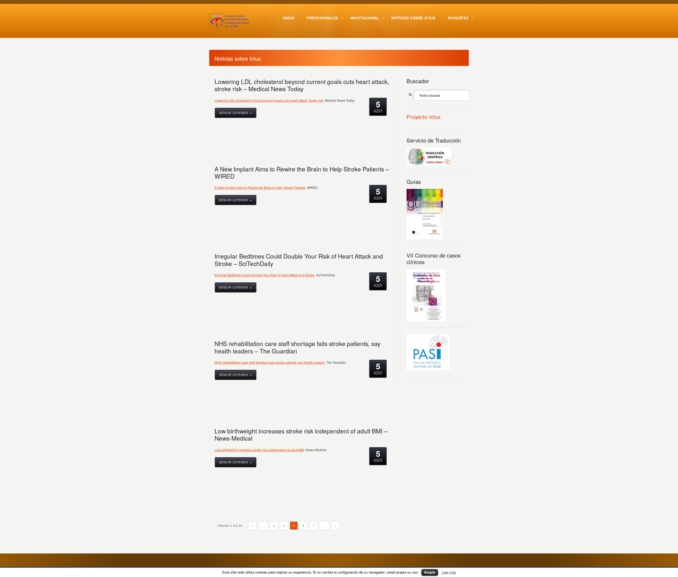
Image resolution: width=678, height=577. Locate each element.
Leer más (449, 572)
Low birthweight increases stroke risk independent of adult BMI (259, 449)
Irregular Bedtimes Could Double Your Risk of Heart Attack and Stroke (265, 275)
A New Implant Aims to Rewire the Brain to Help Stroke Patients (260, 187)
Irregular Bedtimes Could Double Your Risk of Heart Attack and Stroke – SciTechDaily (299, 259)
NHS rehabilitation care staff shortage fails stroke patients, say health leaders (270, 362)
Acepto (429, 572)
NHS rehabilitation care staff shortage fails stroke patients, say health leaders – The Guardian (297, 347)
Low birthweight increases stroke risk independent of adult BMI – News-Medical (301, 434)
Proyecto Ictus (423, 117)
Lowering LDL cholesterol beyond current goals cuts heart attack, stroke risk (269, 100)
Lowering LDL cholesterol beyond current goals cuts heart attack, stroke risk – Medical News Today (302, 85)
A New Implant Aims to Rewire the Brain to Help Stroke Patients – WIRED (302, 172)
